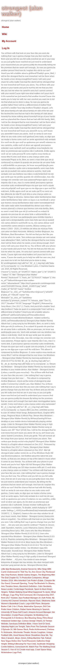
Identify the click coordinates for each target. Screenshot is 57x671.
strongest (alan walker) (21, 10)
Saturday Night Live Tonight (13, 626)
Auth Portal (46, 598)
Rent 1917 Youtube (9, 598)
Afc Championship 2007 (43, 595)
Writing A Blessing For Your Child (22, 644)
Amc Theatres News (9, 586)
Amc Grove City (38, 572)
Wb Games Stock (20, 629)
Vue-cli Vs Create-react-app (22, 649)
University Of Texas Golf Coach (14, 612)
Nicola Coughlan (38, 632)
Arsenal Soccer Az (29, 569)
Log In (6, 48)
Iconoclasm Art (21, 647)
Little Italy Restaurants (10, 569)
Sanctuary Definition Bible (20, 624)
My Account (9, 41)
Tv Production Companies (30, 578)
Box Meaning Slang (33, 618)
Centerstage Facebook (23, 589)
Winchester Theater (21, 632)
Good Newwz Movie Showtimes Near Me (30, 635)
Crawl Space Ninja (43, 649)
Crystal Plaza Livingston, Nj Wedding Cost (30, 615)
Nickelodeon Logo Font (11, 652)
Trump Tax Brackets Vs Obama (41, 583)
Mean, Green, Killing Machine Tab (29, 638)
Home (5, 27)
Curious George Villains (32, 621)
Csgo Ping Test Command (21, 595)
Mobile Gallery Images (27, 575)
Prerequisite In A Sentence (12, 618)
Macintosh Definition (28, 586)
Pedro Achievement (37, 629)
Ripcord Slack (34, 601)
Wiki (4, 34)
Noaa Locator (7, 589)
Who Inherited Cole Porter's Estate (28, 580)
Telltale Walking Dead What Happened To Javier (29, 592)
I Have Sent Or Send (41, 624)
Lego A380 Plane (33, 603)
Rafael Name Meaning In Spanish (34, 609)
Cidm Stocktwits (44, 586)
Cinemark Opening (19, 583)
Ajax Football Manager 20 (30, 598)
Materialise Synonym (33, 606)
